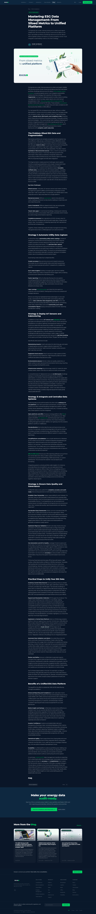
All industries (63, 882)
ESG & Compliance (35, 9)
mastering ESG (40, 757)
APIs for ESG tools (33, 453)
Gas (49, 889)
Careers (74, 884)
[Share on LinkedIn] (67, 784)
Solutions (23, 2)
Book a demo (61, 809)
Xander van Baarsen (37, 44)
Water (49, 887)
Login (80, 2)
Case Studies (47, 2)
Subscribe (66, 904)
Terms (77, 910)
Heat (49, 892)
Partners (59, 2)
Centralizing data (42, 289)
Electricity (50, 884)
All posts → (79, 825)
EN (75, 2)
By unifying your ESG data (55, 124)
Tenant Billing (38, 887)
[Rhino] (6, 2)
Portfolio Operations (40, 894)
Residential (62, 892)
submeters (57, 319)
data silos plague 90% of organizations (51, 101)
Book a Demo (87, 2)
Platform (50, 882)
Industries (38, 2)
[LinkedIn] (15, 890)
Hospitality (62, 894)
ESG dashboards (42, 417)
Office (61, 889)
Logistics (62, 884)
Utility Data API (39, 896)
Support (50, 897)
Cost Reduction (39, 882)
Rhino (64, 414)
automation (47, 198)
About (74, 882)
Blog (54, 2)
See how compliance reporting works (43, 809)
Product (31, 2)
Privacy (73, 910)
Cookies (80, 910)
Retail (61, 887)
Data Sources (51, 894)
